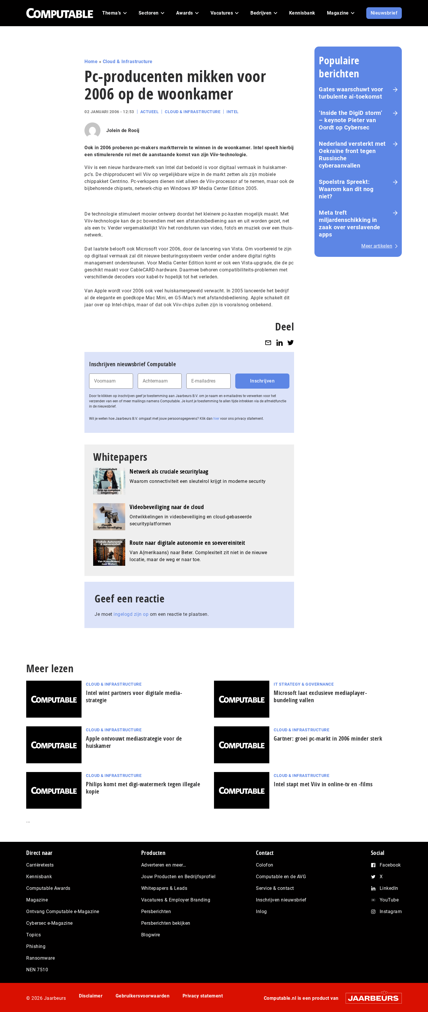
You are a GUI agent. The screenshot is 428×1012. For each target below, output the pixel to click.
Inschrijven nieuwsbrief (281, 900)
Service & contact (275, 888)
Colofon (264, 865)
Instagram (391, 911)
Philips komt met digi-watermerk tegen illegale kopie (143, 787)
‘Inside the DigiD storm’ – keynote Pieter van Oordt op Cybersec (350, 120)
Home (91, 61)
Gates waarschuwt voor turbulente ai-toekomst (351, 93)
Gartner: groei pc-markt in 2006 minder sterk (328, 738)
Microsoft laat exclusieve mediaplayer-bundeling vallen (320, 696)
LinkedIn (389, 888)
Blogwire (150, 935)
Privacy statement (203, 996)
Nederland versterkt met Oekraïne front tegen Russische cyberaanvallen (352, 154)
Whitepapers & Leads (164, 888)
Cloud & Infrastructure (128, 61)
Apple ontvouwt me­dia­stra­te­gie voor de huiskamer (134, 742)
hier (216, 419)
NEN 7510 (37, 969)
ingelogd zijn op (131, 614)
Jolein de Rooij (122, 130)
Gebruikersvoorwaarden (143, 996)
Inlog (261, 911)
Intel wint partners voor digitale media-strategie (134, 696)
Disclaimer (90, 996)
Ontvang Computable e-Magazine (62, 911)
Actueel (149, 111)
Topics (33, 935)
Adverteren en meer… (163, 865)
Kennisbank (39, 876)
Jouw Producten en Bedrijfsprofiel (178, 876)
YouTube (389, 900)
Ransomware (40, 958)
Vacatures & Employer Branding (176, 900)
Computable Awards (48, 888)
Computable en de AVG (281, 876)
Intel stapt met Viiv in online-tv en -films (323, 784)
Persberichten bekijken (165, 923)
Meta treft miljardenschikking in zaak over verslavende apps (349, 223)
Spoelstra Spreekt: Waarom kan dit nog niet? (346, 189)
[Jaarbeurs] (371, 998)
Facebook (390, 865)
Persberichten (156, 911)
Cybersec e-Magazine (49, 923)
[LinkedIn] (279, 342)
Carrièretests (40, 865)
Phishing (35, 946)
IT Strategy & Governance (304, 684)
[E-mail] (268, 342)
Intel (233, 111)
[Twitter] (290, 342)
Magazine (37, 900)
